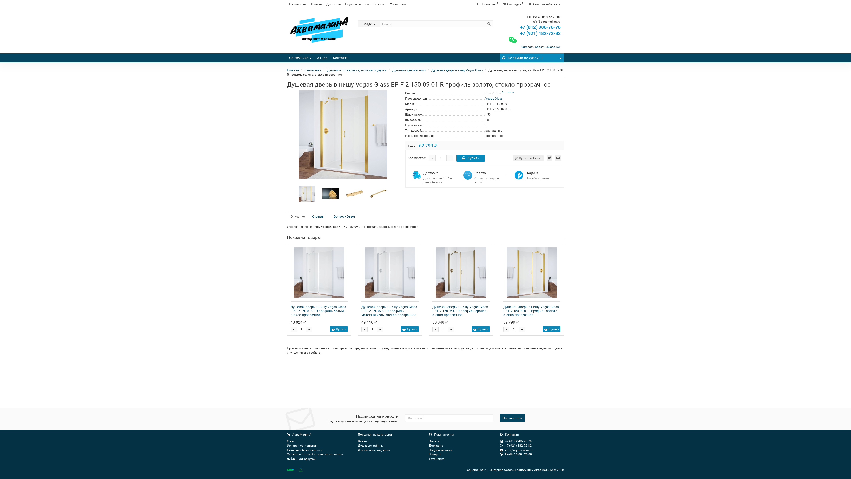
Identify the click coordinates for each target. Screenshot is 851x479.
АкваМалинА (301, 434)
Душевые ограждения (374, 450)
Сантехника (298, 58)
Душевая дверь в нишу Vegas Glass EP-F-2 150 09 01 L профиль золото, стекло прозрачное (531, 311)
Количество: (417, 158)
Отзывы (319, 216)
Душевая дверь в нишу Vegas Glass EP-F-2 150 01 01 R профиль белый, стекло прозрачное (318, 311)
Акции (322, 58)
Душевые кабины (371, 445)
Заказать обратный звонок (541, 47)
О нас (291, 441)
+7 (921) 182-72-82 (540, 33)
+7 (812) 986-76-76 (540, 27)
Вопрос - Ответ (345, 216)
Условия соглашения (302, 445)
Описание (298, 216)
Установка (398, 4)
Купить (473, 158)
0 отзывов (508, 92)
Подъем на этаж (357, 4)
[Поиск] (489, 24)
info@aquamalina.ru (518, 450)
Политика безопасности (304, 450)
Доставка (333, 4)
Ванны (363, 441)
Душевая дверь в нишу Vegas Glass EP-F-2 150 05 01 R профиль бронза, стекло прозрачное (460, 311)
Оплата (316, 4)
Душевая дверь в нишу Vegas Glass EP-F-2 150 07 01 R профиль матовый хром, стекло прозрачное (389, 311)
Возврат (379, 4)
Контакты (341, 58)
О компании (298, 4)
